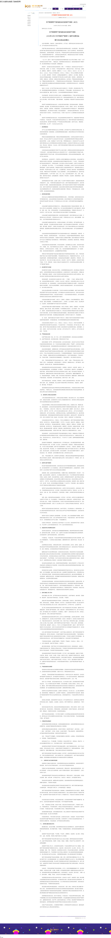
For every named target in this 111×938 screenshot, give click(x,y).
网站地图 (1, 937)
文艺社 (57, 924)
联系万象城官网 (83, 4)
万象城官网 (45, 8)
